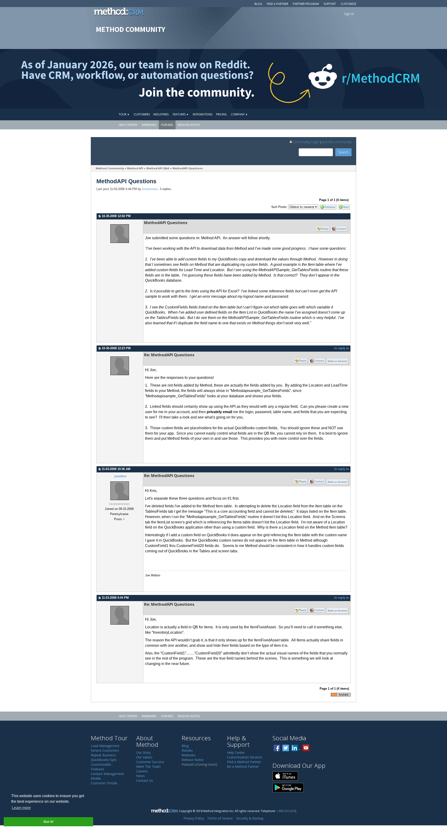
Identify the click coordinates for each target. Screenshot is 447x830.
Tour (124, 114)
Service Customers (105, 750)
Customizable (101, 764)
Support (330, 4)
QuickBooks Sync (104, 759)
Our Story (143, 752)
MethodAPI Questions (188, 168)
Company (239, 114)
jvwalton (120, 476)
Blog (258, 4)
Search (343, 152)
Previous (330, 207)
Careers (142, 771)
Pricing (221, 114)
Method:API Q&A (157, 168)
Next (346, 207)
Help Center (128, 125)
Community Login (306, 141)
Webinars (149, 125)
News (140, 776)
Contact (341, 228)
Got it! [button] (49, 821)
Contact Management (107, 773)
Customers (142, 114)
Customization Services (244, 757)
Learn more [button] (21, 808)
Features (181, 114)
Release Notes (189, 125)
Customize (348, 4)
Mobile (96, 778)
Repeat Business (103, 755)
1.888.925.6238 (286, 811)
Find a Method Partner (244, 762)
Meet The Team (148, 766)
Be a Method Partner (243, 766)
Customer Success (150, 762)
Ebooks (187, 750)
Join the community (337, 141)
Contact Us (144, 780)
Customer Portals (104, 783)
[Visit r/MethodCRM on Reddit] (398, 79)
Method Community (110, 168)
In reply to (341, 348)
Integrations (202, 114)
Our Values (144, 757)
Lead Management (105, 746)
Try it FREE (334, 114)
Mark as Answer (337, 361)
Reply (325, 228)
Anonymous (150, 189)
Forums (167, 125)
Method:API (135, 168)
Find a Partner (277, 4)
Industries (161, 114)
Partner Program (306, 4)
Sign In (349, 14)
